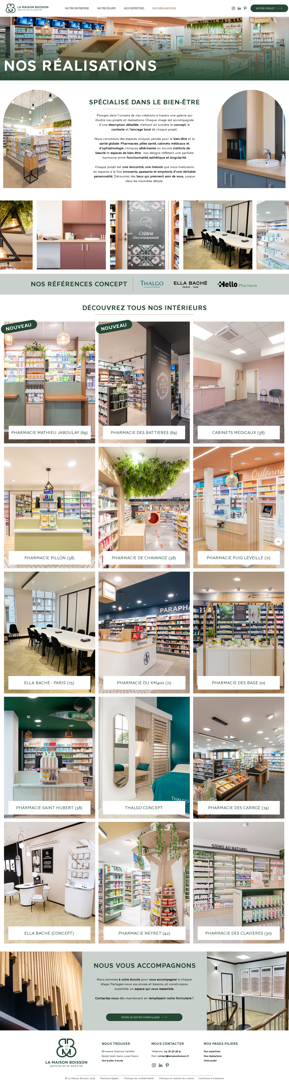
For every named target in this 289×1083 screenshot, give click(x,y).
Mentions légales (109, 1078)
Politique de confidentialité (139, 1078)
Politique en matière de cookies (176, 1078)
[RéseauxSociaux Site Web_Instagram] (233, 8)
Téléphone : (166, 1051)
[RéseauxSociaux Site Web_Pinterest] (245, 8)
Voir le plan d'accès (112, 1060)
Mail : (170, 1056)
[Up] (278, 542)
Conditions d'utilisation (211, 1078)
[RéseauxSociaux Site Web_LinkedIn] (239, 8)
